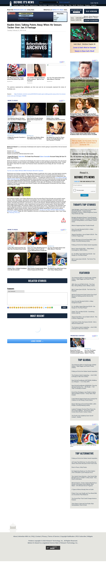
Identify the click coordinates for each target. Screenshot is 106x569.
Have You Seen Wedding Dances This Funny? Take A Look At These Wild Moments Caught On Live (37, 250)
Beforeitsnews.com (20, 10)
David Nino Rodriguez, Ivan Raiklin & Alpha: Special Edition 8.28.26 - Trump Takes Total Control (84, 393)
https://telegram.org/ (92, 157)
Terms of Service (53, 536)
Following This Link (14, 212)
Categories (93, 5)
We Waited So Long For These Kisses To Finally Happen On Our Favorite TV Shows (55, 139)
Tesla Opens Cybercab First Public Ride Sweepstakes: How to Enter (83, 504)
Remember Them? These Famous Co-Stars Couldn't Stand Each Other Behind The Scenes (84, 114)
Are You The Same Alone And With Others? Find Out (56, 248)
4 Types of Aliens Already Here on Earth (83, 489)
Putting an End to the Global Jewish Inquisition (84, 245)
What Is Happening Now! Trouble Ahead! (83, 225)
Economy (22, 5)
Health (27, 5)
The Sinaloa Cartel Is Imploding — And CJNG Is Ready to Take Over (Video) (84, 328)
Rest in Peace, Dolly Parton (79, 467)
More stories (29, 19)
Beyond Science (34, 5)
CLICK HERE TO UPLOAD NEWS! (91, 20)
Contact (38, 536)
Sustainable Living (52, 5)
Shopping (87, 5)
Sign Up (96, 2)
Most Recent (80, 5)
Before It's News (24, 2)
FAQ (32, 536)
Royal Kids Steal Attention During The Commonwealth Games (77, 352)
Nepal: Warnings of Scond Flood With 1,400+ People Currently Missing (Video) (84, 240)
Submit (84, 195)
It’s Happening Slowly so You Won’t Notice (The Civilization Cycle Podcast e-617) (83, 471)
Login (92, 2)
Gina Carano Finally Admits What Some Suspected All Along (35, 120)
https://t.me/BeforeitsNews (78, 162)
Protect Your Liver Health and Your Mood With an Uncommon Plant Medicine (84, 494)
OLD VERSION (91, 11)
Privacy (44, 536)
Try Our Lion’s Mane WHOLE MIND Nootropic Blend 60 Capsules (25, 170)
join (15, 151)
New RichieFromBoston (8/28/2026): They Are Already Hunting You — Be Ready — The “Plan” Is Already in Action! (84, 387)
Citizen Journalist (45, 156)
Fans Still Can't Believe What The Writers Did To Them (35, 138)
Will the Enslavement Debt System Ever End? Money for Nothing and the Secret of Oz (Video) (84, 296)
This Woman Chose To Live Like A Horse (82, 96)
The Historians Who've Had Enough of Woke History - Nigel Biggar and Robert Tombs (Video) (84, 279)
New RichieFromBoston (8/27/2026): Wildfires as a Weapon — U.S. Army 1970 (84, 381)
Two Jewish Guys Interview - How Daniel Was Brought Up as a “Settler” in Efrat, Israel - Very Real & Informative (84, 478)
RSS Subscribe (81, 536)
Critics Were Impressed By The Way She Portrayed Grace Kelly (17, 248)
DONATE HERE (76, 12)
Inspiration (61, 5)
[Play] (84, 33)
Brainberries (11, 116)
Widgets (90, 536)
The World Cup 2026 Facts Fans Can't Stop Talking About (57, 269)
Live (66, 5)
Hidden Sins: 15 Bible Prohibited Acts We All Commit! (56, 119)
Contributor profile (22, 19)
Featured (16, 5)
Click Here (22, 156)
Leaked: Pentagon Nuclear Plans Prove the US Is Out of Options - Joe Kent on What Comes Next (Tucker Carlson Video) (83, 410)
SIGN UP (76, 181)
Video (70, 5)
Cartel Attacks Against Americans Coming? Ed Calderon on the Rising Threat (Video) (84, 399)
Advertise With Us (24, 536)
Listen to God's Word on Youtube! (84, 47)
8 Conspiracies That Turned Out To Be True (83, 78)
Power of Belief (43, 5)
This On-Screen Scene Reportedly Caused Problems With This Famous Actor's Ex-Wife (83, 133)
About (15, 536)
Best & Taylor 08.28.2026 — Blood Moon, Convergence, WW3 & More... (83, 249)
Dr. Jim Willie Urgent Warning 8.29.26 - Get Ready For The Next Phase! (83, 254)
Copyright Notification (67, 536)
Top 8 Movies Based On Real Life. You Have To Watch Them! (17, 119)
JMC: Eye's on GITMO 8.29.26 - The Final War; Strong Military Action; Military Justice (83, 285)
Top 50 (74, 5)
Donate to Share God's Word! (84, 51)
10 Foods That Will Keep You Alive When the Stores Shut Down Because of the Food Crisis (84, 462)
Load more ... (37, 341)
